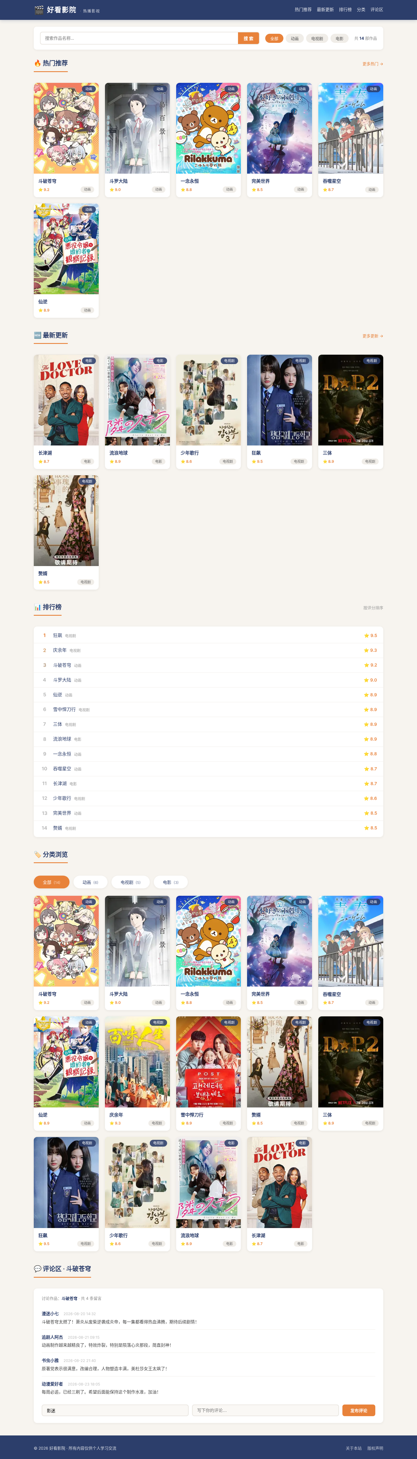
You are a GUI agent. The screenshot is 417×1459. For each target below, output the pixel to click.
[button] (66, 140)
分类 (361, 9)
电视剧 (317, 38)
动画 (295, 38)
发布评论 (358, 1410)
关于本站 (354, 1448)
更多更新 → (373, 335)
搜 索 (248, 38)
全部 (274, 38)
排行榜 (345, 9)
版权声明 (375, 1448)
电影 (340, 38)
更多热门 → (373, 63)
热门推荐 (303, 9)
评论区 (376, 9)
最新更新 (325, 9)
